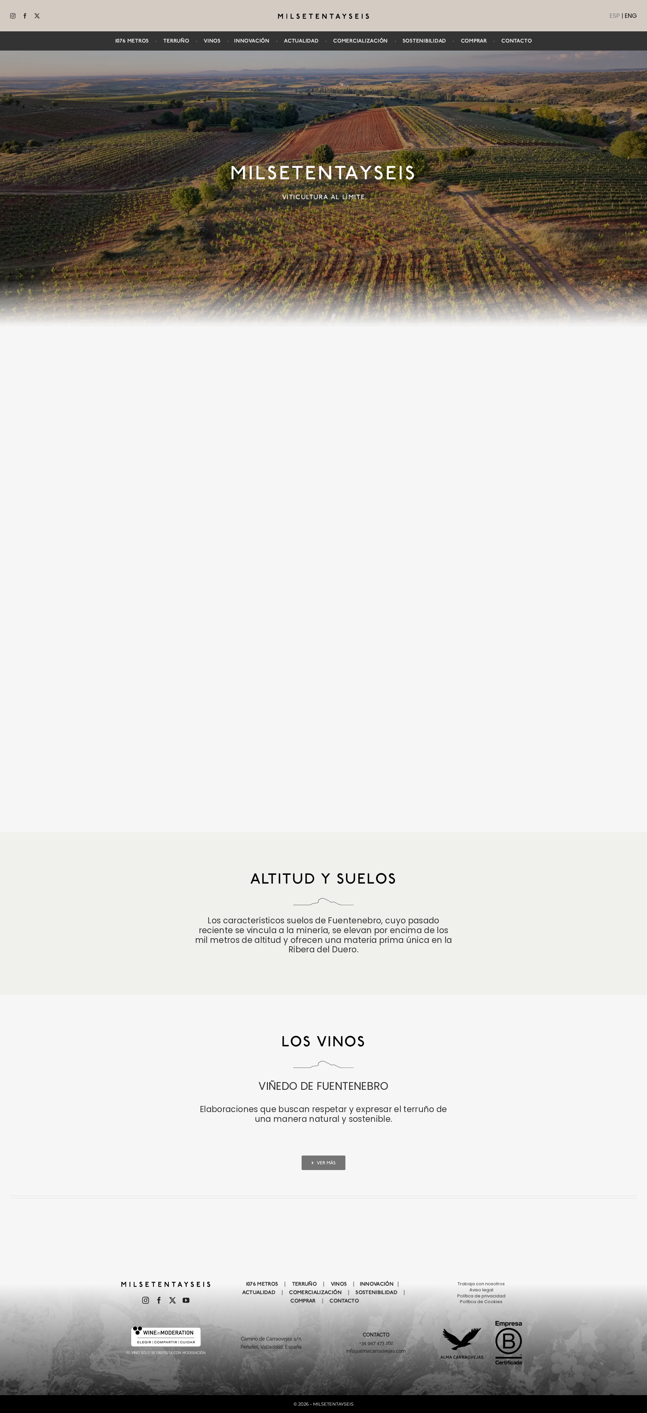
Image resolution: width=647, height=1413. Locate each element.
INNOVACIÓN (252, 41)
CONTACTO (516, 41)
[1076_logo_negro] (323, 16)
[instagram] (13, 16)
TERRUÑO (176, 41)
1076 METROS (262, 1284)
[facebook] (25, 16)
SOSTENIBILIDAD (424, 41)
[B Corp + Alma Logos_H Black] (481, 1323)
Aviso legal (481, 1290)
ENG (631, 15)
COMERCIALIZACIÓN (360, 41)
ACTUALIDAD (301, 41)
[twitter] (37, 16)
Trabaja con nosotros (481, 1284)
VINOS (212, 41)
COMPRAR (474, 41)
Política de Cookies (481, 1301)
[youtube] (186, 1300)
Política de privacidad (481, 1296)
